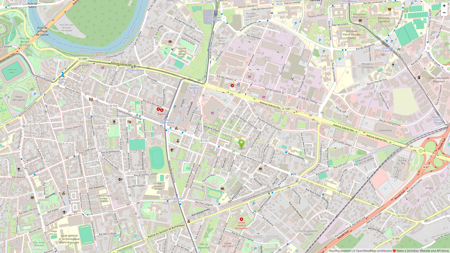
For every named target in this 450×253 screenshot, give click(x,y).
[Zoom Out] (444, 12)
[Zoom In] (444, 5)
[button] (241, 144)
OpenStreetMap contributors (374, 251)
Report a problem (340, 251)
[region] (225, 126)
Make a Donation (408, 251)
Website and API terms (434, 251)
